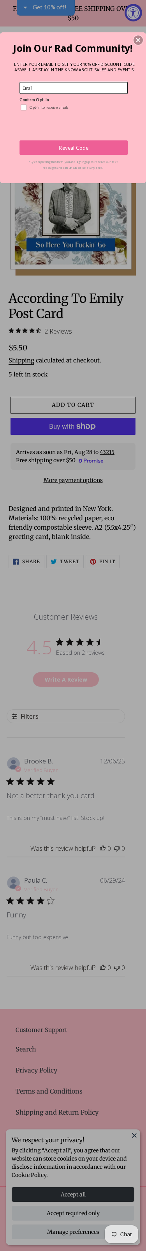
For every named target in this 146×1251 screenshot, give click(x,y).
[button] (138, 40)
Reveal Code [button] (73, 147)
